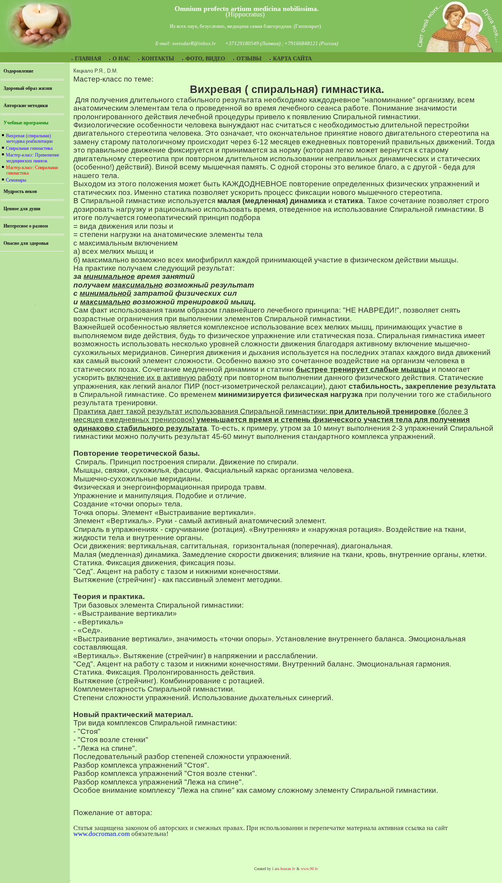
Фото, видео (205, 59)
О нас (121, 59)
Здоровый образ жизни (28, 88)
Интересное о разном (26, 226)
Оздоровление (18, 71)
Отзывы (249, 59)
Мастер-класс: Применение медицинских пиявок (32, 157)
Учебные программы (26, 123)
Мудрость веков (20, 191)
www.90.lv (309, 869)
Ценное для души (22, 208)
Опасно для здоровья (26, 243)
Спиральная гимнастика (29, 148)
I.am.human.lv (283, 869)
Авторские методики (26, 105)
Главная (88, 59)
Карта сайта (292, 59)
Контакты (158, 59)
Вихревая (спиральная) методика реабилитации (29, 138)
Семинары (16, 180)
